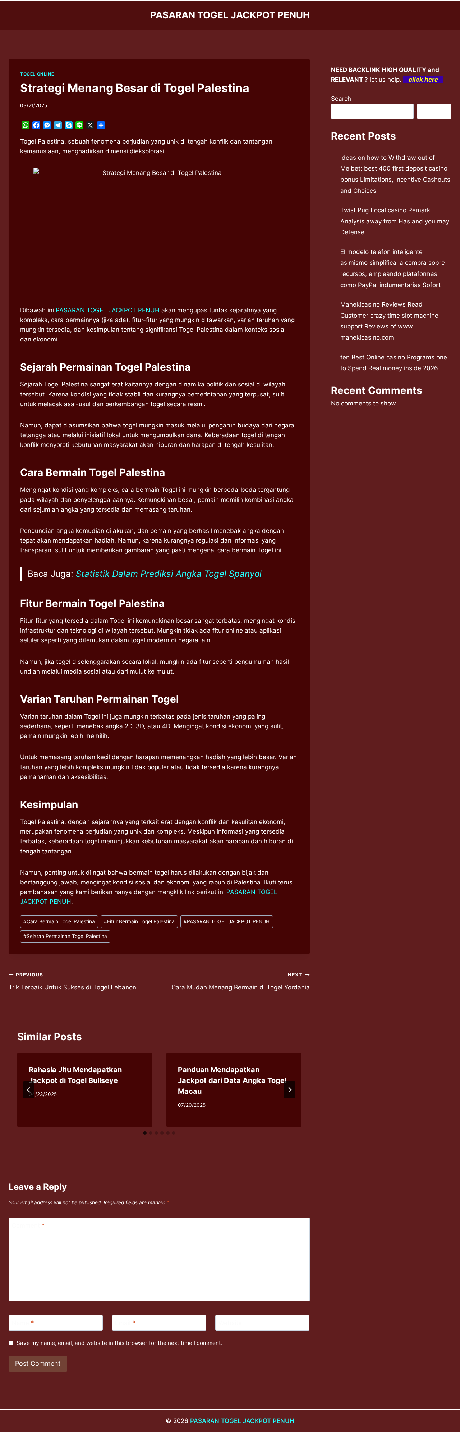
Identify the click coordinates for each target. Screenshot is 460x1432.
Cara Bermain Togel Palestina (59, 921)
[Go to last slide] (28, 1089)
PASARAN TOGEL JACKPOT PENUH (227, 921)
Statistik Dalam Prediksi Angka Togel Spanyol (169, 573)
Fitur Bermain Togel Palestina (139, 921)
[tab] (145, 1133)
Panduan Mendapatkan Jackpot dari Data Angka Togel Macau (232, 1080)
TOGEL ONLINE (37, 74)
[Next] (289, 1089)
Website (230, 1323)
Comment (28, 1225)
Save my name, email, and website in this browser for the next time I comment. (119, 1343)
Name (23, 1323)
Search (341, 98)
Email (125, 1323)
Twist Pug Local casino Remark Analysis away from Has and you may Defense (394, 221)
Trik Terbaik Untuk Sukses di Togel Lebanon (72, 981)
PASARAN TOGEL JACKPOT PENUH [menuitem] (108, 310)
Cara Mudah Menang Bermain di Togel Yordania (240, 981)
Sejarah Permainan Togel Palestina (65, 936)
